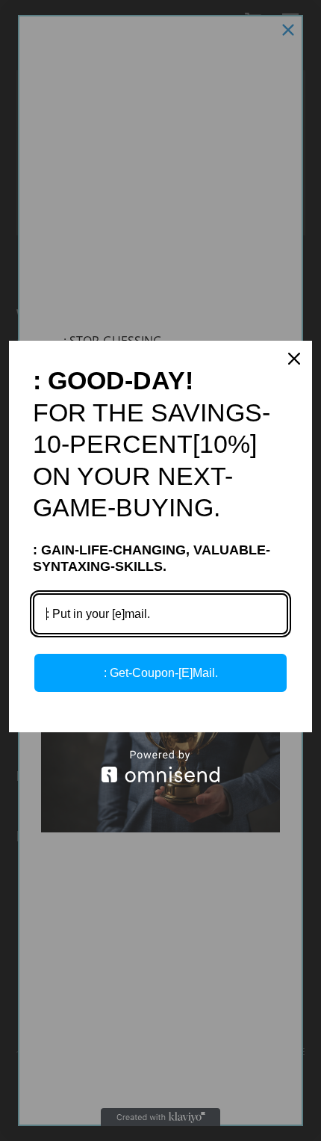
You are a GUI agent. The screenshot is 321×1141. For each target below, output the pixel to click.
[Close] (294, 359)
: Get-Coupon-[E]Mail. (161, 673)
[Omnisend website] (160, 766)
